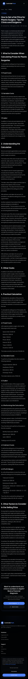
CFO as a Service (4, 639)
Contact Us (3, 649)
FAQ (2, 646)
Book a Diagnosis (13, 603)
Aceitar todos (14, 675)
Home (2, 9)
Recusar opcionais (14, 667)
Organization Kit (4, 635)
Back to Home (15, 607)
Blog (6, 9)
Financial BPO (4, 637)
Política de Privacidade (11, 664)
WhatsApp (3, 653)
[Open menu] (24, 3)
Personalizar (14, 671)
